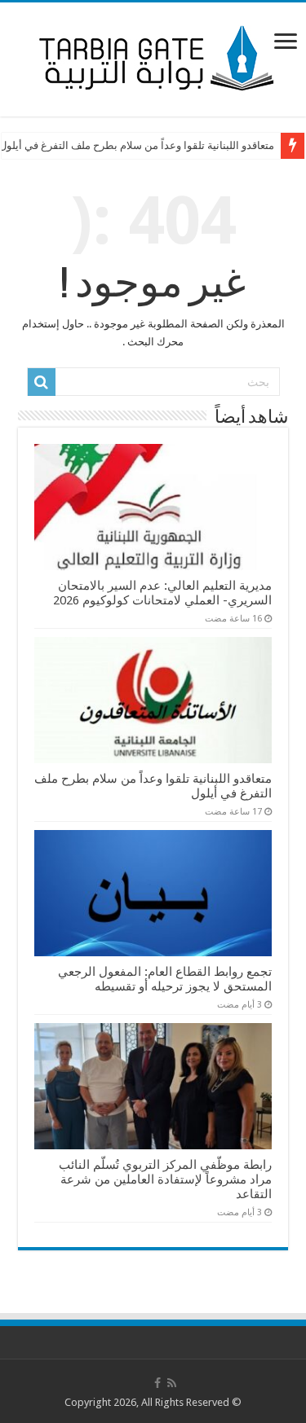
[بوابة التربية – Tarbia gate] (153, 56)
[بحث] (41, 382)
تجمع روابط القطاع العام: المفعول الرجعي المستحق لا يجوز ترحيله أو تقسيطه (165, 979)
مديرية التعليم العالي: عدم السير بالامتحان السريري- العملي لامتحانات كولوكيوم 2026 (162, 593)
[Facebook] (157, 1383)
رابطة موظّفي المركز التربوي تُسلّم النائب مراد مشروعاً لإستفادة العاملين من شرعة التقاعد (165, 1179)
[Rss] (172, 1383)
